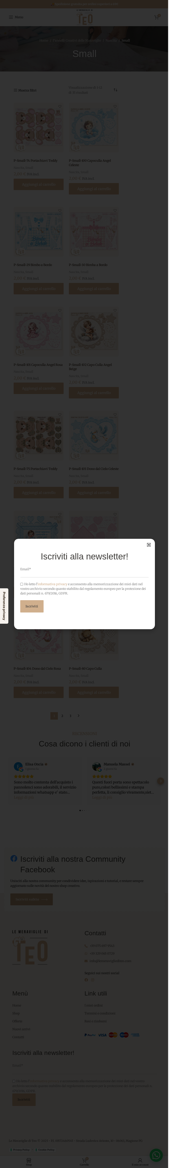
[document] (83, 584)
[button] (147, 544)
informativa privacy (51, 584)
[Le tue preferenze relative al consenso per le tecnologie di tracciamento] (4, 606)
